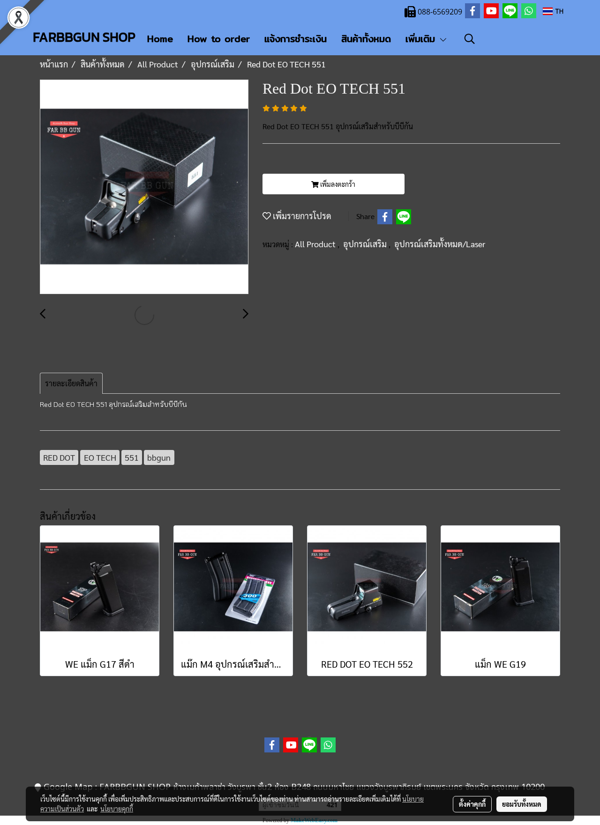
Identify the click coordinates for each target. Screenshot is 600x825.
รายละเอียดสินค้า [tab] (71, 383)
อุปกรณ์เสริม (366, 243)
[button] (469, 39)
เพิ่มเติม (422, 38)
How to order (219, 38)
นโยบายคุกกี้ (116, 808)
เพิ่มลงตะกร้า (337, 184)
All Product (316, 243)
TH (558, 11)
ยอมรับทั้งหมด (521, 804)
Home (160, 38)
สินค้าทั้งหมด (366, 38)
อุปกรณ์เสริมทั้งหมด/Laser (439, 243)
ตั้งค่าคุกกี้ (472, 804)
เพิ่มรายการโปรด (301, 215)
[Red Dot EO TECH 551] (144, 187)
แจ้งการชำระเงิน (295, 38)
